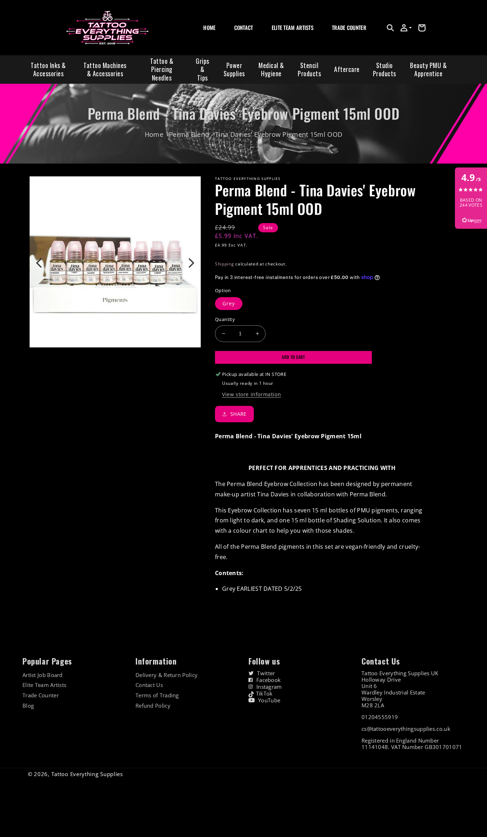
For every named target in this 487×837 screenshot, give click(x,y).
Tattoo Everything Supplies (87, 773)
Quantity (225, 319)
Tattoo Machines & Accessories (105, 69)
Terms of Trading (157, 695)
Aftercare (347, 69)
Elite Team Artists (44, 685)
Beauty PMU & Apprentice (428, 69)
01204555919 (380, 716)
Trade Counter (40, 695)
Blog (28, 705)
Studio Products (384, 69)
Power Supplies (234, 69)
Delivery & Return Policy (166, 675)
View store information (251, 394)
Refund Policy (152, 705)
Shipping (224, 264)
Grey (228, 303)
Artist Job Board (42, 675)
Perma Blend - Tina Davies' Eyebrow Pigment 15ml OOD (255, 134)
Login (337, 35)
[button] (390, 28)
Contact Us (149, 685)
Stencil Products (309, 69)
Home (154, 134)
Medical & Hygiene (271, 69)
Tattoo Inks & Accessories (48, 69)
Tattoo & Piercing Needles (161, 69)
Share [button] (238, 413)
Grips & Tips (202, 69)
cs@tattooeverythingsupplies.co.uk (406, 728)
